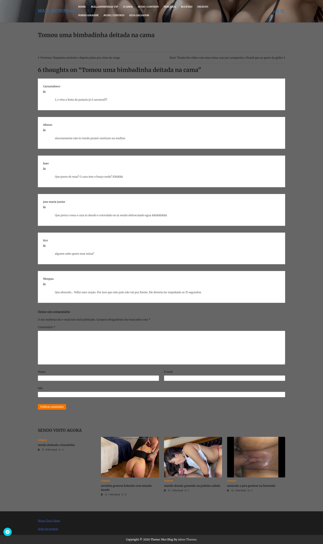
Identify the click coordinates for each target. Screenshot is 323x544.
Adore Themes (187, 539)
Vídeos (42, 440)
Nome (41, 371)
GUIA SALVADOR (139, 15)
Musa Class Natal (49, 520)
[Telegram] (7, 532)
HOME (82, 6)
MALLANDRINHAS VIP (104, 6)
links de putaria (48, 529)
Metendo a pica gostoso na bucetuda (251, 485)
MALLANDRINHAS (57, 11)
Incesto (202, 6)
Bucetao (186, 6)
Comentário (46, 327)
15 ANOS (128, 6)
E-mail (168, 371)
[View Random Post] (276, 11)
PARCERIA (170, 6)
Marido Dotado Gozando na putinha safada (192, 485)
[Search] (282, 11)
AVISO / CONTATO (148, 6)
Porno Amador (88, 15)
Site (40, 388)
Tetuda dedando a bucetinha (56, 445)
